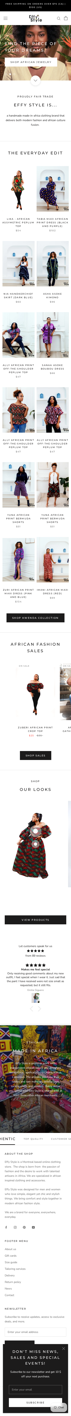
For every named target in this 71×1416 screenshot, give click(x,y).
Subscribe (35, 1402)
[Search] (59, 18)
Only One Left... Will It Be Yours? (35, 61)
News (8, 1288)
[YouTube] (33, 1227)
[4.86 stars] (35, 950)
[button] (32, 1008)
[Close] (63, 1348)
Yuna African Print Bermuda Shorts (18, 519)
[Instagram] (15, 1227)
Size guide (11, 1262)
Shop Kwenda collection (35, 617)
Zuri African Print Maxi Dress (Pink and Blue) (18, 593)
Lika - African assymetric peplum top (18, 223)
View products (35, 919)
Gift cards (11, 1256)
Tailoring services (15, 1269)
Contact (9, 1295)
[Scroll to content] (35, 80)
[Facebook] (6, 1227)
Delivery (10, 1275)
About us (10, 1249)
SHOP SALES (36, 755)
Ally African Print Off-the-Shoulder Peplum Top (18, 369)
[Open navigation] (5, 18)
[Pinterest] (24, 1227)
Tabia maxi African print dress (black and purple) (52, 223)
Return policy (13, 1282)
